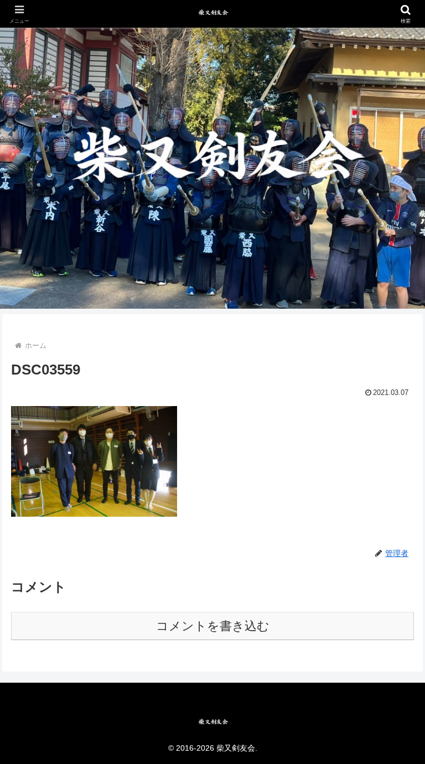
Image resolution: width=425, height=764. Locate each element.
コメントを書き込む (212, 626)
